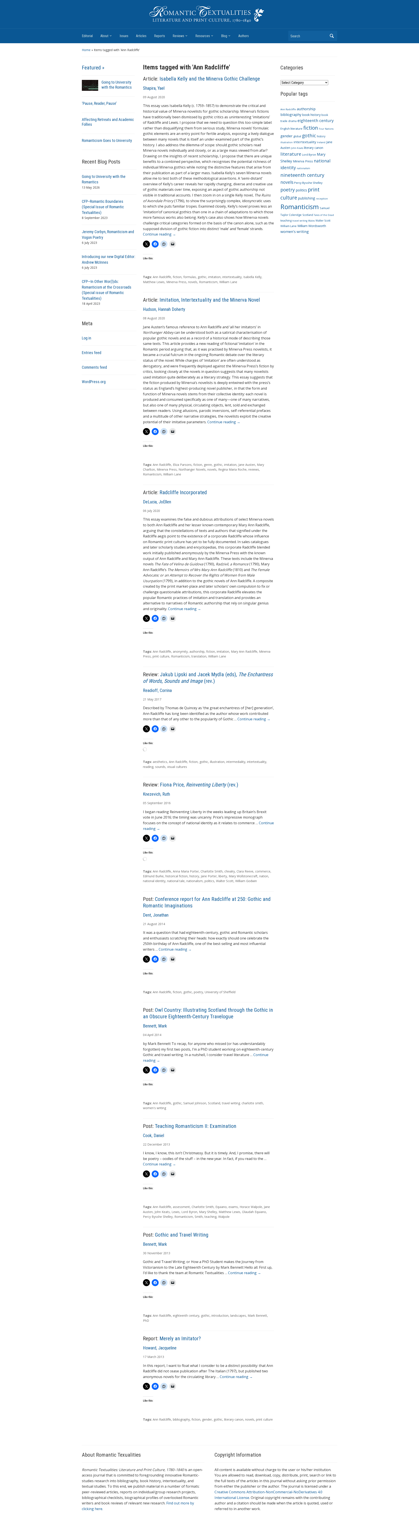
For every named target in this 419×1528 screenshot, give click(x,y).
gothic (202, 277)
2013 (166, 1144)
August (152, 97)
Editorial (87, 36)
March (151, 1357)
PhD (146, 1320)
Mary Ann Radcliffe (244, 651)
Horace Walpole (251, 1207)
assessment (181, 1207)
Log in (86, 338)
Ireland (321, 142)
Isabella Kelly (252, 277)
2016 (167, 803)
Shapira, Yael (154, 88)
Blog (224, 36)
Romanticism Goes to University (107, 140)
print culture (161, 656)
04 (144, 1035)
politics (209, 881)
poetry (198, 992)
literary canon (233, 1419)
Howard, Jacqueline (160, 1348)
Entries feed (91, 352)
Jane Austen (246, 465)
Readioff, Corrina (157, 690)
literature (290, 154)
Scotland (214, 1103)
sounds (160, 767)
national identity (154, 881)
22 (144, 1144)
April (150, 1035)
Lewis (176, 1212)
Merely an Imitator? (180, 1338)
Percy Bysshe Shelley (158, 1217)
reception (322, 198)
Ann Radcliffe (162, 277)
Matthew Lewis (154, 282)
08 (144, 318)
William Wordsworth (311, 226)
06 (144, 511)
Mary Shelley (208, 1212)
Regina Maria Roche (232, 469)
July (149, 511)
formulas (189, 277)
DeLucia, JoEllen (157, 501)
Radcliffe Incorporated (183, 492)
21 (144, 699)
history (194, 876)
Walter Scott (225, 881)
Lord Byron (189, 1212)
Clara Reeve (245, 871)
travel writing (299, 220)
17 (144, 1357)
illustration (217, 762)
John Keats (162, 1212)
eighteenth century (186, 1315)
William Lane (228, 282)
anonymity (180, 651)
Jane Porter (209, 876)
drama (292, 121)
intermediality (235, 762)
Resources (202, 36)
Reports (159, 36)
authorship (196, 651)
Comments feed (94, 367)
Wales (311, 220)
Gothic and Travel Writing (181, 1235)
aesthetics (160, 762)
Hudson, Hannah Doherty (164, 309)
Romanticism (208, 282)
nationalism (194, 881)
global (297, 136)
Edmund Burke (153, 876)
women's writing (154, 1108)
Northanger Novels (192, 469)
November (154, 1253)
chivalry (229, 871)
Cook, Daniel (153, 1135)
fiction (177, 277)
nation (263, 876)
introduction (219, 1315)
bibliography (181, 1419)
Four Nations (326, 128)
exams (233, 1207)
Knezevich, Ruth (156, 794)
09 (144, 97)
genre (208, 465)
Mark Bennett (257, 1315)
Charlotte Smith (212, 871)
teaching (210, 1217)
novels (192, 282)
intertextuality (232, 277)
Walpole (224, 1217)
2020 (161, 97)
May (150, 699)
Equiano (221, 1207)
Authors (243, 36)
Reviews (178, 36)
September (155, 803)
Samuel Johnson (194, 1103)
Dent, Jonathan (155, 915)
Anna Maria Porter (186, 871)
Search (331, 35)
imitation (214, 277)
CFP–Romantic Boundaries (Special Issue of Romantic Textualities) (103, 207)
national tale (176, 881)
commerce (262, 871)
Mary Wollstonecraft (243, 876)
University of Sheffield (220, 992)
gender (207, 1419)
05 (144, 803)
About (104, 36)
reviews (253, 469)
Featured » (93, 68)
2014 (161, 924)
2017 (157, 699)
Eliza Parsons (182, 465)
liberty (222, 876)
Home (86, 50)
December (154, 1144)
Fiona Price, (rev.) (199, 785)
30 (144, 1253)
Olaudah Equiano (254, 1212)
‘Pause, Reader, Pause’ (99, 103)
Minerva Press (176, 282)
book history (311, 114)
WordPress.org (94, 381)
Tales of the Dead (324, 215)
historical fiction (176, 876)
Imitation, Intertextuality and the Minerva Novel (210, 300)
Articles (141, 36)
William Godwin (246, 881)
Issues (124, 36)
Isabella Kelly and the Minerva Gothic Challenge (210, 79)
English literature (291, 129)
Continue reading (159, 234)
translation (198, 656)
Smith (199, 1217)
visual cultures (177, 767)
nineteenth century (302, 175)
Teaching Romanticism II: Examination (195, 1126)
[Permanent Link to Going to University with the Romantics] (90, 85)
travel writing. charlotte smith (242, 1103)
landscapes (238, 1315)
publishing (306, 198)
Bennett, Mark (155, 1026)
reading (148, 767)
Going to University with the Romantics (116, 84)
